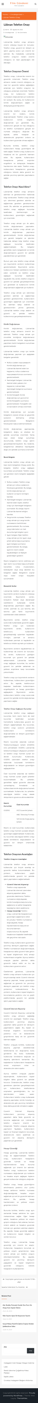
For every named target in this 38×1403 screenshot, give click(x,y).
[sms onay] (19, 36)
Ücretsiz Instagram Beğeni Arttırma (18, 1380)
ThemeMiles (22, 1398)
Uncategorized (9, 32)
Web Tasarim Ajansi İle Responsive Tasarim (16, 1316)
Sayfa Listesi (8, 1377)
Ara (5, 1347)
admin (7, 29)
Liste (6, 1367)
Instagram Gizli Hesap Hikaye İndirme (19, 1363)
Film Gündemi (19, 3)
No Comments (22, 32)
